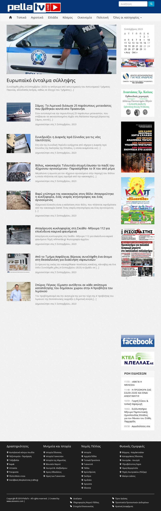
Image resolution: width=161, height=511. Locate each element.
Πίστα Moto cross (17, 476)
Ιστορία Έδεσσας (53, 452)
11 (125, 42)
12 (129, 42)
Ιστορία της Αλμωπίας (56, 460)
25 (125, 49)
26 (129, 49)
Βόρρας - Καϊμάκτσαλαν (133, 452)
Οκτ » (134, 52)
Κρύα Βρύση (89, 472)
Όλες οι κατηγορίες (126, 17)
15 (141, 42)
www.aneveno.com (15, 501)
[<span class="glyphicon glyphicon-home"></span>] (10, 17)
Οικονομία (85, 17)
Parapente (14, 472)
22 (141, 46)
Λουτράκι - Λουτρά (130, 460)
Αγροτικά (37, 17)
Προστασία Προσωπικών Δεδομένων (132, 502)
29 (141, 49)
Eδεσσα (87, 488)
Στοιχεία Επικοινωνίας (83, 506)
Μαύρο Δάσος (128, 476)
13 (133, 42)
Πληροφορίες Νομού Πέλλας (86, 502)
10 (148, 39)
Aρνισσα (88, 484)
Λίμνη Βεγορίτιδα (130, 468)
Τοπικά (21, 17)
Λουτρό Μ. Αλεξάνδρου (56, 468)
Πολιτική (102, 17)
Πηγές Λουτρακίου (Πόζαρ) (134, 472)
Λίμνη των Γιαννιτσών (55, 476)
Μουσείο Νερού (53, 464)
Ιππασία (13, 468)
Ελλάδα (53, 17)
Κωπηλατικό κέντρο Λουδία (21, 452)
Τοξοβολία (14, 460)
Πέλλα (86, 468)
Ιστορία (87, 452)
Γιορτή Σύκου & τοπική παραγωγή (136, 402)
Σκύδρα (87, 476)
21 (137, 46)
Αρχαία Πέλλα (90, 456)
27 (133, 49)
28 (137, 49)
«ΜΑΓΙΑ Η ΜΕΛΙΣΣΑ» (133, 383)
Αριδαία (88, 480)
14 (137, 42)
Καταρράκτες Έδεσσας (132, 456)
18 (125, 46)
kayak (11, 464)
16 (145, 42)
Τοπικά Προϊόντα (92, 460)
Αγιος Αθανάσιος (53, 472)
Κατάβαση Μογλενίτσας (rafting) (23, 480)
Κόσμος (68, 17)
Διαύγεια (77, 498)
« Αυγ (127, 52)
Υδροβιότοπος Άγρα (131, 464)
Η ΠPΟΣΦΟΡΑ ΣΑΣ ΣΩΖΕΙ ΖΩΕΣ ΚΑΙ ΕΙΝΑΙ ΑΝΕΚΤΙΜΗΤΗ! (137, 392)
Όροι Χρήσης (121, 498)
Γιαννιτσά (88, 464)
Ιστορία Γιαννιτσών (54, 456)
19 (129, 46)
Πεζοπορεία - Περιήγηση (20, 456)
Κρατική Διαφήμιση (124, 506)
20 (133, 46)
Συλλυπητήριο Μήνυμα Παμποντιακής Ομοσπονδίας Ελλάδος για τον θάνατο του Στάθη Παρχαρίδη (137, 415)
